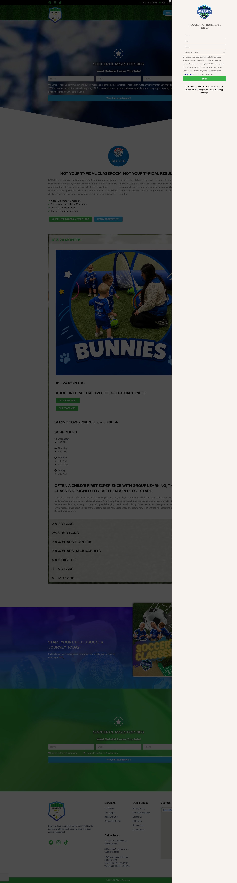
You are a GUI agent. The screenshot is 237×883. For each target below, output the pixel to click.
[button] (170, 1)
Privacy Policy (187, 74)
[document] (118, 441)
